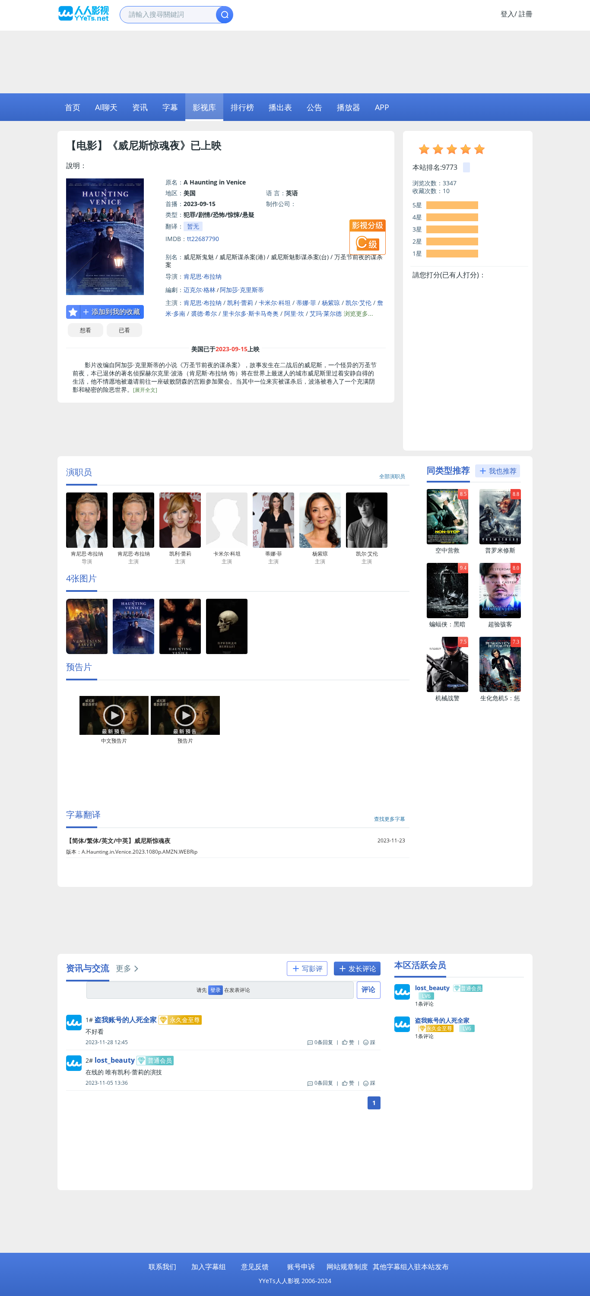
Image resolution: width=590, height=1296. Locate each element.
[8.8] (500, 542)
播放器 (348, 107)
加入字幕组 (208, 1266)
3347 (450, 183)
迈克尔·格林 (200, 290)
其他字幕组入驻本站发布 (411, 1266)
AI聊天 (106, 107)
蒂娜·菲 (306, 303)
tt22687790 (203, 239)
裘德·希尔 (204, 313)
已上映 (206, 145)
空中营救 (447, 550)
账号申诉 (301, 1266)
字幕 (170, 107)
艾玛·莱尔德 (326, 313)
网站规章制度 (347, 1266)
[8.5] (447, 542)
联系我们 (162, 1266)
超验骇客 (500, 624)
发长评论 (361, 968)
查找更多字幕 (389, 819)
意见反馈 (255, 1266)
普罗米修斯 (500, 550)
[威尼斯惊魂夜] (87, 652)
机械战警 (447, 698)
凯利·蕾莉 (240, 303)
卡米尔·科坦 (275, 303)
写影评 (311, 968)
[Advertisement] (295, 61)
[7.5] (447, 690)
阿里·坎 (294, 313)
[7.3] (500, 690)
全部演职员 (392, 476)
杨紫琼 (331, 303)
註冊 (526, 14)
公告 (314, 107)
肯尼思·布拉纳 (203, 276)
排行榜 (242, 107)
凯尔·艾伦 (358, 303)
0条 (323, 1042)
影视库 (204, 107)
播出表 (280, 107)
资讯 (140, 107)
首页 (72, 107)
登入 (507, 14)
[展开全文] (145, 390)
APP (382, 107)
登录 (215, 990)
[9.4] (447, 616)
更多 (123, 968)
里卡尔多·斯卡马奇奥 (250, 313)
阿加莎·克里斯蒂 (242, 290)
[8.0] (500, 616)
